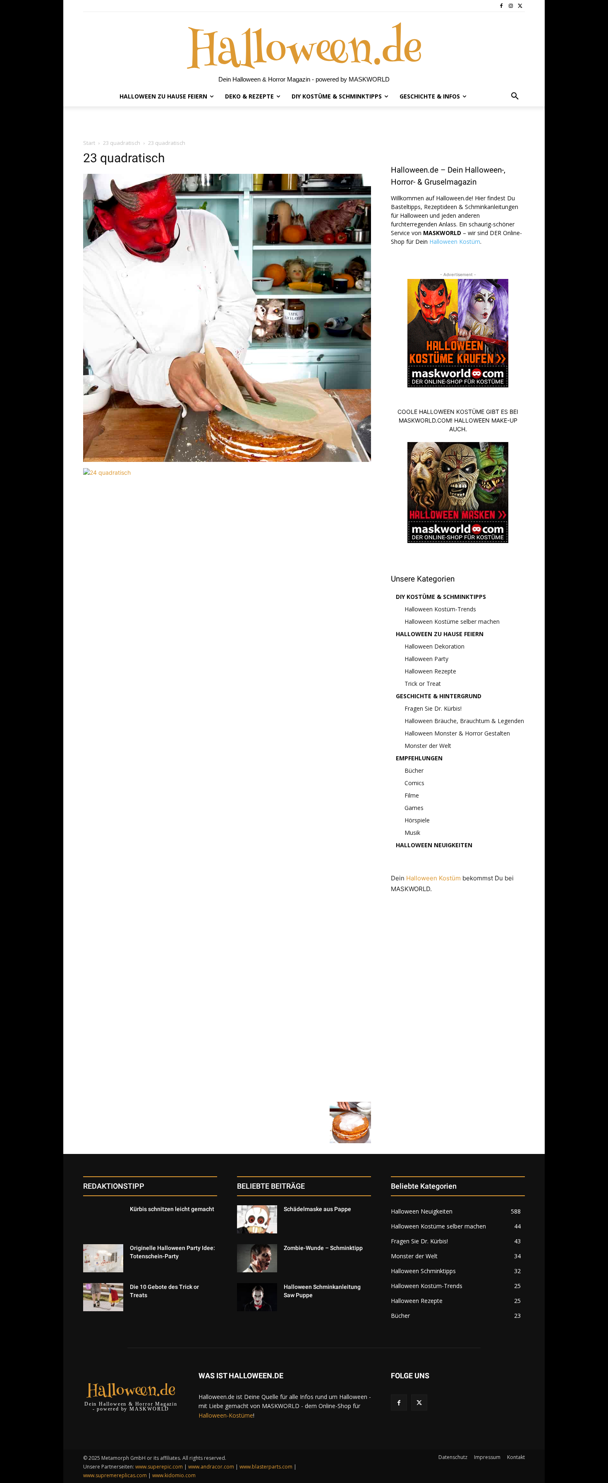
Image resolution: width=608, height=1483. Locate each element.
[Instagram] (510, 6)
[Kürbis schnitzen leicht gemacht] (103, 1219)
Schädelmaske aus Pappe (317, 1209)
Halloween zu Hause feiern (440, 634)
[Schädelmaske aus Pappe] (257, 1219)
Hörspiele (417, 820)
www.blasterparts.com (265, 1466)
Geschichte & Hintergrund (438, 696)
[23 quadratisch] (227, 459)
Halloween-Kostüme (226, 1415)
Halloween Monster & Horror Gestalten (457, 733)
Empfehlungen (419, 758)
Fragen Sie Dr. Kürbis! (433, 708)
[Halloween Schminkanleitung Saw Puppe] (257, 1297)
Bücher (414, 770)
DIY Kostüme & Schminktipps (441, 597)
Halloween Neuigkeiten (434, 845)
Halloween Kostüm (454, 241)
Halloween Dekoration (434, 646)
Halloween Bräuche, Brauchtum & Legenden (464, 721)
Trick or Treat (423, 683)
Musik (412, 832)
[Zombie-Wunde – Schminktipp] (257, 1258)
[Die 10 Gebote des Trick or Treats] (103, 1297)
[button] (515, 96)
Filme (412, 795)
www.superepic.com (159, 1466)
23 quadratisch (121, 143)
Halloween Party (426, 659)
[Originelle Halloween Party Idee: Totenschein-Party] (103, 1258)
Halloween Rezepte (430, 671)
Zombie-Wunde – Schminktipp (323, 1248)
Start (89, 143)
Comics (414, 783)
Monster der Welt (428, 746)
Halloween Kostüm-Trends (440, 609)
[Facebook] (501, 6)
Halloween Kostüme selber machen (452, 621)
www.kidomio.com (174, 1475)
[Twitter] (520, 6)
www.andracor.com (211, 1466)
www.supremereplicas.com (115, 1475)
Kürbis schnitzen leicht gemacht (172, 1209)
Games (414, 808)
